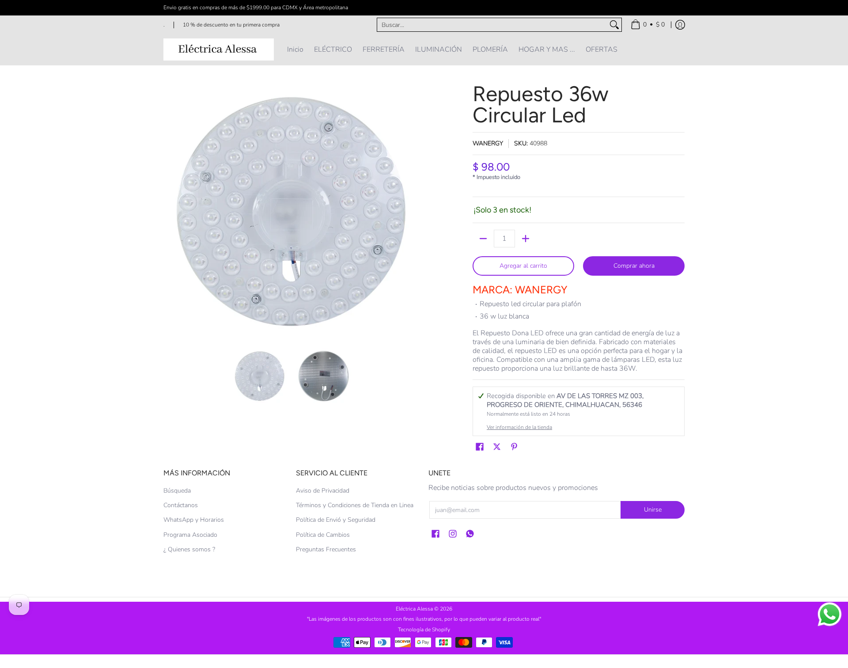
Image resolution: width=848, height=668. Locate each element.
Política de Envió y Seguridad (335, 520)
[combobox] (492, 24)
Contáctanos (180, 505)
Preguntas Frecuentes (326, 549)
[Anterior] (169, 211)
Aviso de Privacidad (322, 490)
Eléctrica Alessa (415, 608)
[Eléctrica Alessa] (218, 49)
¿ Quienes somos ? (189, 549)
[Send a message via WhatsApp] (830, 614)
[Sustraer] (483, 239)
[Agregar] (525, 239)
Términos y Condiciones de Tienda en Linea (354, 505)
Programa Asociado (190, 535)
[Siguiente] (413, 211)
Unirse (653, 509)
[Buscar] (614, 24)
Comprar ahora (634, 266)
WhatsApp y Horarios (193, 520)
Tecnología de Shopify (424, 629)
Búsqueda (177, 490)
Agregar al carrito (523, 266)
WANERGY (488, 143)
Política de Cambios (323, 535)
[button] (479, 447)
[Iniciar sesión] (680, 25)
